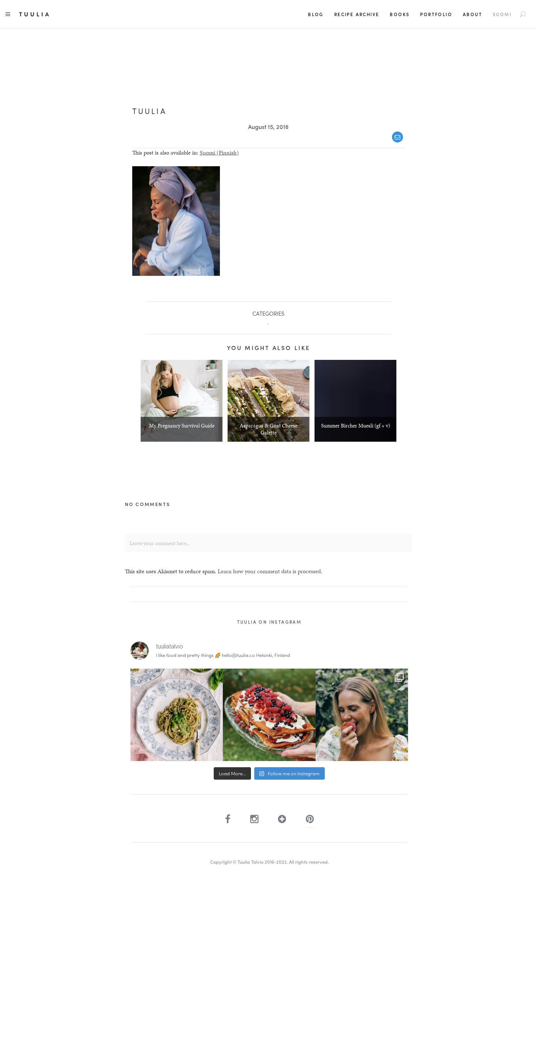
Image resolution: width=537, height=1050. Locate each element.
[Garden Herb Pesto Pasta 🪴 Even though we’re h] (176, 715)
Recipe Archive (357, 14)
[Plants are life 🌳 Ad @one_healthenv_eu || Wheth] (362, 715)
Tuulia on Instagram (269, 622)
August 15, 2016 (268, 126)
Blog (316, 14)
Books (400, 14)
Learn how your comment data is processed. (270, 571)
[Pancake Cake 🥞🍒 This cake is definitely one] (269, 715)
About (472, 14)
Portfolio (436, 14)
